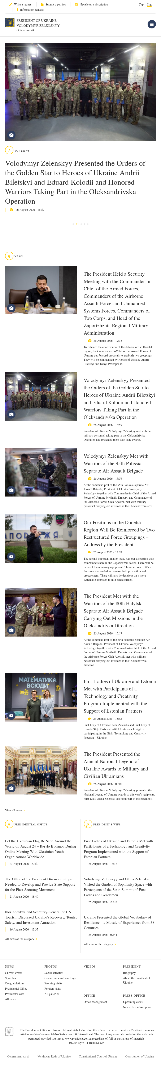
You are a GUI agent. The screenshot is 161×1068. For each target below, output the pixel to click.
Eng (149, 4)
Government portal (18, 1056)
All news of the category (20, 939)
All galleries (51, 994)
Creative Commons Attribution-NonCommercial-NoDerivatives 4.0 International (87, 1032)
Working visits (53, 983)
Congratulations (14, 983)
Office (89, 995)
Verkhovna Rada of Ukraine (54, 1056)
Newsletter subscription (94, 4)
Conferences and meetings (60, 978)
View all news (14, 810)
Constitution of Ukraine (139, 1056)
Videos (90, 966)
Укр (141, 4)
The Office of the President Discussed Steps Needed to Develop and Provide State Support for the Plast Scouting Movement (40, 884)
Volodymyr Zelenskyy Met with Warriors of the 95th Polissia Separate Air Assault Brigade (116, 463)
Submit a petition (55, 4)
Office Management (95, 1002)
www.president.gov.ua (78, 1038)
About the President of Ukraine (136, 980)
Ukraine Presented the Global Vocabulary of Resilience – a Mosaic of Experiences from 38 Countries (119, 922)
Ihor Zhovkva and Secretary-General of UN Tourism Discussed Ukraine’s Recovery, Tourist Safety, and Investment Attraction (41, 917)
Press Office (134, 995)
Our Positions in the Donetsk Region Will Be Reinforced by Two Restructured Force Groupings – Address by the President (119, 533)
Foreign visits (52, 989)
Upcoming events (133, 1002)
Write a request (23, 4)
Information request (32, 10)
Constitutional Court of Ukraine (98, 1056)
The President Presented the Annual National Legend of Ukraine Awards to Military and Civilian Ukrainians (116, 764)
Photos (50, 966)
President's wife (14, 994)
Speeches (10, 978)
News (9, 966)
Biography (129, 973)
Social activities (53, 973)
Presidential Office (16, 989)
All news (10, 999)
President (132, 966)
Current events (13, 973)
